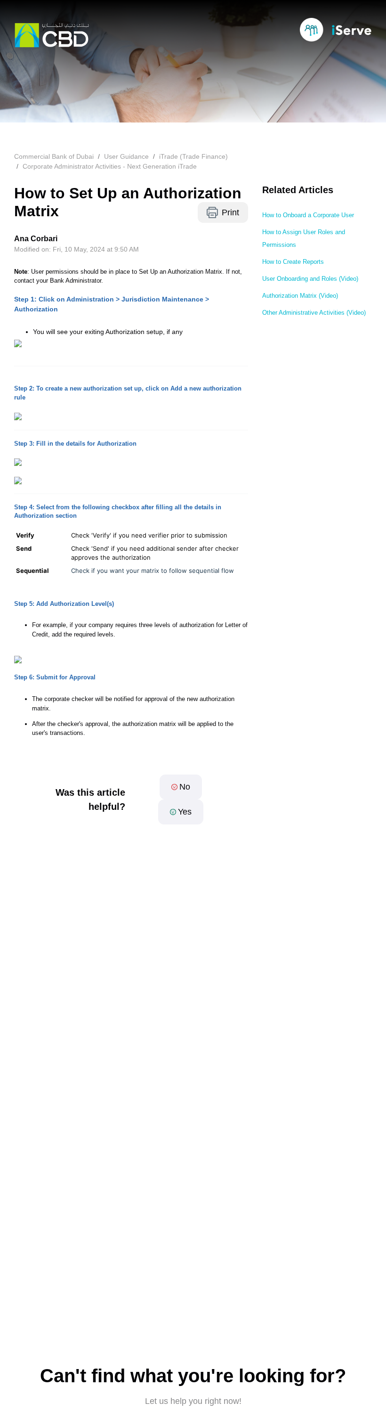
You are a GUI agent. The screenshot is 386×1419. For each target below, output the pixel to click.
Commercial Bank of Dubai (54, 156)
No (184, 786)
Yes (185, 811)
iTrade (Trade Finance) (193, 156)
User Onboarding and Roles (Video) (310, 278)
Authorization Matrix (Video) (300, 295)
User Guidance (126, 156)
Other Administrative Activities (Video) (314, 312)
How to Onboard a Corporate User (308, 215)
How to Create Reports (293, 261)
